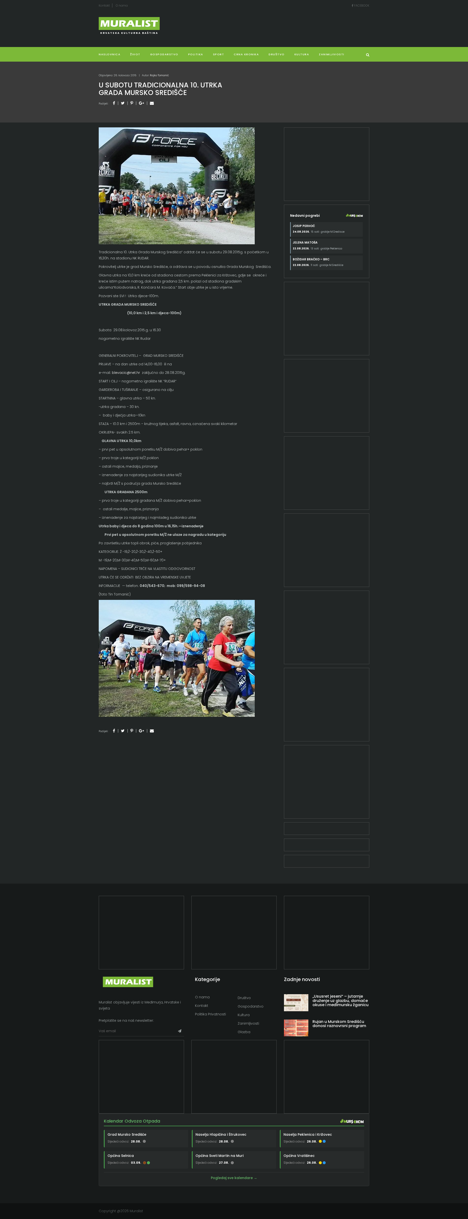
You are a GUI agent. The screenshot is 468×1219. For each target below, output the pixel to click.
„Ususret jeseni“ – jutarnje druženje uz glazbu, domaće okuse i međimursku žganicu (340, 1000)
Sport (218, 54)
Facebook (361, 5)
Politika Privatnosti (210, 1014)
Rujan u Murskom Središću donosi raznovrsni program (339, 1024)
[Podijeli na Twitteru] (123, 103)
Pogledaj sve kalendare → (234, 1177)
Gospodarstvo (164, 54)
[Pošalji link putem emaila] (152, 103)
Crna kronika (246, 54)
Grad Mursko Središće (126, 1134)
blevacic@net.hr (126, 372)
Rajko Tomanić (159, 75)
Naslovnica (109, 54)
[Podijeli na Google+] (141, 103)
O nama (122, 5)
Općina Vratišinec (299, 1155)
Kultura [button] (301, 54)
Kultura (244, 1014)
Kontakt (104, 5)
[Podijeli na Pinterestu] (131, 103)
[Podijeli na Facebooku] (114, 103)
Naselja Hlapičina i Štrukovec (220, 1134)
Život (135, 54)
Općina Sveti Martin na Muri (219, 1155)
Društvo (277, 54)
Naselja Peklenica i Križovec (307, 1134)
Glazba (244, 1032)
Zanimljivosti (331, 54)
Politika (195, 54)
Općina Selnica (120, 1155)
